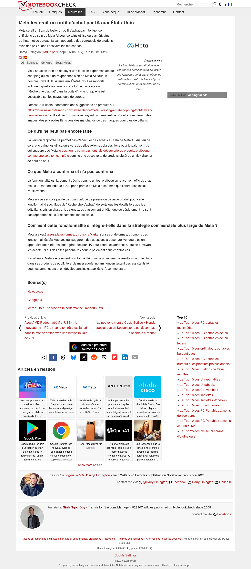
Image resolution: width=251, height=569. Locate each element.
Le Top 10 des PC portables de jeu (204, 333)
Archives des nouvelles (130, 538)
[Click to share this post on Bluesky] (73, 357)
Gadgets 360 (36, 299)
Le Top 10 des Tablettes (196, 395)
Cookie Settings (126, 555)
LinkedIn (224, 482)
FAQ (92, 12)
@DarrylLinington (154, 482)
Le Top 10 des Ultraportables (200, 379)
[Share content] (43, 357)
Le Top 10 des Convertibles (199, 389)
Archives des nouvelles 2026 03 (163, 538)
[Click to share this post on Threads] (63, 357)
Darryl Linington (98, 475)
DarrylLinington (202, 482)
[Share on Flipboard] (114, 357)
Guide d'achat (135, 12)
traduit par (49, 52)
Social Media (63, 62)
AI (22, 62)
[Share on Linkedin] (124, 357)
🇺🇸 (21, 57)
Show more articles (90, 465)
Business (32, 62)
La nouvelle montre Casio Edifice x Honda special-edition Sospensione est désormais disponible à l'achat (126, 327)
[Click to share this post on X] (83, 357)
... (29, 57)
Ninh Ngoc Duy (74, 507)
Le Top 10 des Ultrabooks (198, 384)
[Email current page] (135, 357)
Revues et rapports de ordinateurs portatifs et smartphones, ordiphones (61, 538)
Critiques (55, 12)
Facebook (179, 482)
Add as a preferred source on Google (94, 346)
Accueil (37, 12)
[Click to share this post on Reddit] (94, 357)
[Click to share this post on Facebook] (53, 357)
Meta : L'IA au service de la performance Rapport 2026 (65, 308)
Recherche (159, 12)
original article (75, 475)
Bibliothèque (110, 12)
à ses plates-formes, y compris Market (73, 234)
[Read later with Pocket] (104, 357)
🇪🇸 (25, 57)
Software (46, 62)
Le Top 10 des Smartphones (199, 405)
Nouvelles (75, 12)
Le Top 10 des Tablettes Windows (203, 400)
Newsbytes (35, 291)
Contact (178, 12)
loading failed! (177, 95)
